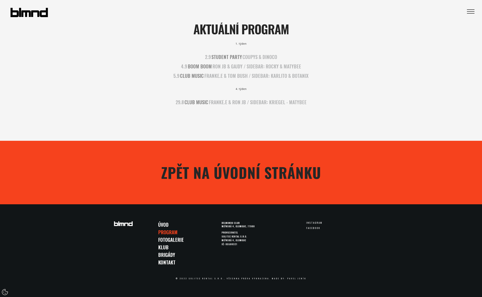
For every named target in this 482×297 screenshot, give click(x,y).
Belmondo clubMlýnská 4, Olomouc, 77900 (238, 224)
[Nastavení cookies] (5, 292)
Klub (163, 247)
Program (168, 232)
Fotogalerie (171, 239)
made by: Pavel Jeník (289, 278)
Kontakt (166, 262)
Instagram (314, 223)
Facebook (313, 228)
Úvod (163, 224)
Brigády (166, 254)
